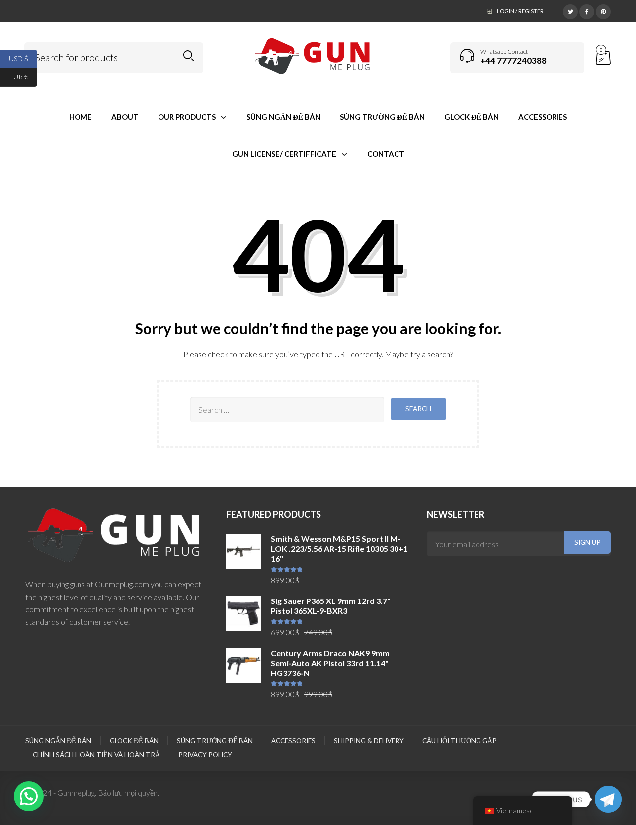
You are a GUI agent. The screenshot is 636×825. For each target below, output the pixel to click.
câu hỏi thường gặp (459, 741)
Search (188, 56)
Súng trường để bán (215, 741)
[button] (29, 796)
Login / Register (520, 11)
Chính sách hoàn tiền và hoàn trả (96, 755)
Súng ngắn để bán (58, 741)
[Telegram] (608, 799)
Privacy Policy (205, 755)
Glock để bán (134, 741)
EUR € (23, 76)
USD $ (23, 58)
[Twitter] (570, 10)
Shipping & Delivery (369, 741)
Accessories (293, 741)
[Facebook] (586, 10)
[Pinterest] (603, 10)
